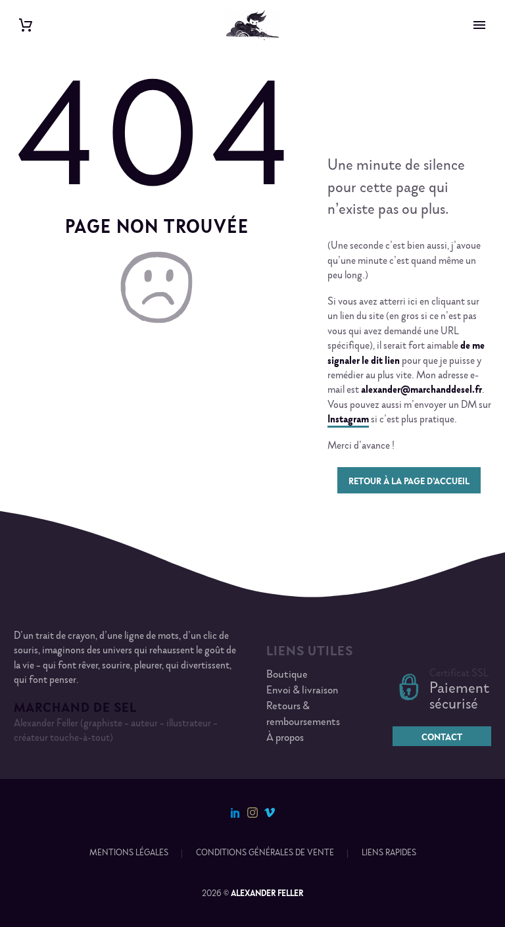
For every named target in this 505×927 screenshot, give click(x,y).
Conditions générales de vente (265, 853)
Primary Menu (479, 25)
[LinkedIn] (235, 812)
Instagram (348, 420)
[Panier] (25, 25)
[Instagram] (252, 812)
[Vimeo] (269, 812)
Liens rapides (389, 853)
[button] (156, 287)
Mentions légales (128, 853)
